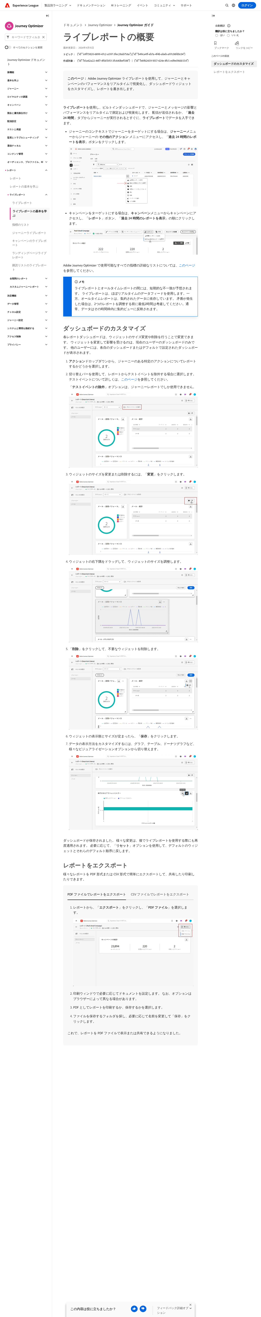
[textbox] (26, 37)
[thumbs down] (143, 1309)
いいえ (235, 35)
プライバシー (14, 344)
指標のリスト (20, 224)
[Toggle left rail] (47, 16)
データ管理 (13, 303)
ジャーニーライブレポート (29, 233)
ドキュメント (73, 25)
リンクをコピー (244, 47)
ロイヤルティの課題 (17, 96)
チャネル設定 (14, 312)
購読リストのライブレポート (29, 267)
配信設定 (11, 121)
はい (222, 35)
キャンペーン (14, 104)
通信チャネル (14, 145)
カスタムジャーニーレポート (24, 286)
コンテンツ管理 (15, 153)
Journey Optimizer (100, 25)
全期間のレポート (19, 278)
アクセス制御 (14, 336)
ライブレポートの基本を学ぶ (30, 213)
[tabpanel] (130, 970)
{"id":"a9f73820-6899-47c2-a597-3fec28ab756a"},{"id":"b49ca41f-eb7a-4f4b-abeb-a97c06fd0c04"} (131, 54)
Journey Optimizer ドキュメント (26, 62)
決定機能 (11, 295)
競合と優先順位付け (17, 113)
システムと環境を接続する (20, 328)
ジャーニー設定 (15, 320)
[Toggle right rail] (213, 16)
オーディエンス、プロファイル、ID (25, 162)
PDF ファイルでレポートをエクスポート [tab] (96, 894)
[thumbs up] (134, 1309)
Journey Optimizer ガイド (135, 25)
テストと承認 (14, 129)
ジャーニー (13, 88)
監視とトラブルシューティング (23, 137)
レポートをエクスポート (229, 72)
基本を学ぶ (13, 80)
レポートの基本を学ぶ (24, 186)
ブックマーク (221, 47)
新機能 (10, 72)
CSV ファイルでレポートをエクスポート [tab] (160, 894)
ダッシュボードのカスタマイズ (234, 63)
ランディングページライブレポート (29, 255)
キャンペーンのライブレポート (29, 243)
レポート (11, 170)
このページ (187, 265)
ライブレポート (17, 194)
